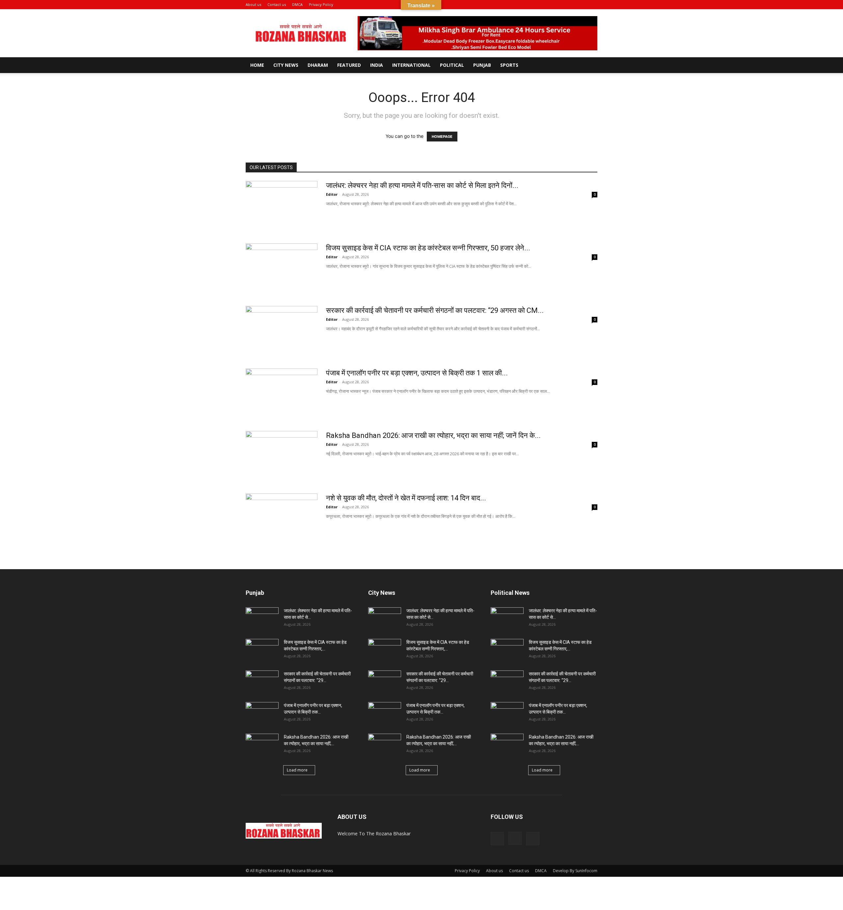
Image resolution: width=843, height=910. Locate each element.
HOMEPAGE (442, 136)
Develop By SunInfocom (575, 870)
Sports (509, 65)
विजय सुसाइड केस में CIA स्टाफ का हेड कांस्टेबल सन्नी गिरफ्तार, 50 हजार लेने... (428, 248)
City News (285, 65)
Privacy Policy (321, 4)
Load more (297, 770)
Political (452, 65)
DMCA (297, 4)
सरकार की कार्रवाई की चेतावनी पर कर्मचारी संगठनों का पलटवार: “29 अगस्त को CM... (435, 310)
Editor (332, 194)
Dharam (318, 65)
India (376, 65)
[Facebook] (571, 4)
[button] (561, 4)
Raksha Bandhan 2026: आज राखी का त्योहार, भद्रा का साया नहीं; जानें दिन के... (433, 435)
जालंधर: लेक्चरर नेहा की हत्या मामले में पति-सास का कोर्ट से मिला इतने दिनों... (422, 185)
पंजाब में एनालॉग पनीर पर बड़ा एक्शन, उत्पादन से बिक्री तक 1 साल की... (417, 373)
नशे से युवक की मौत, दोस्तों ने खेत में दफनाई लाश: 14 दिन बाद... (406, 498)
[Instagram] (581, 4)
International (411, 65)
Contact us (276, 4)
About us (253, 4)
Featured (349, 65)
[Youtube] (592, 4)
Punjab (482, 65)
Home (257, 65)
